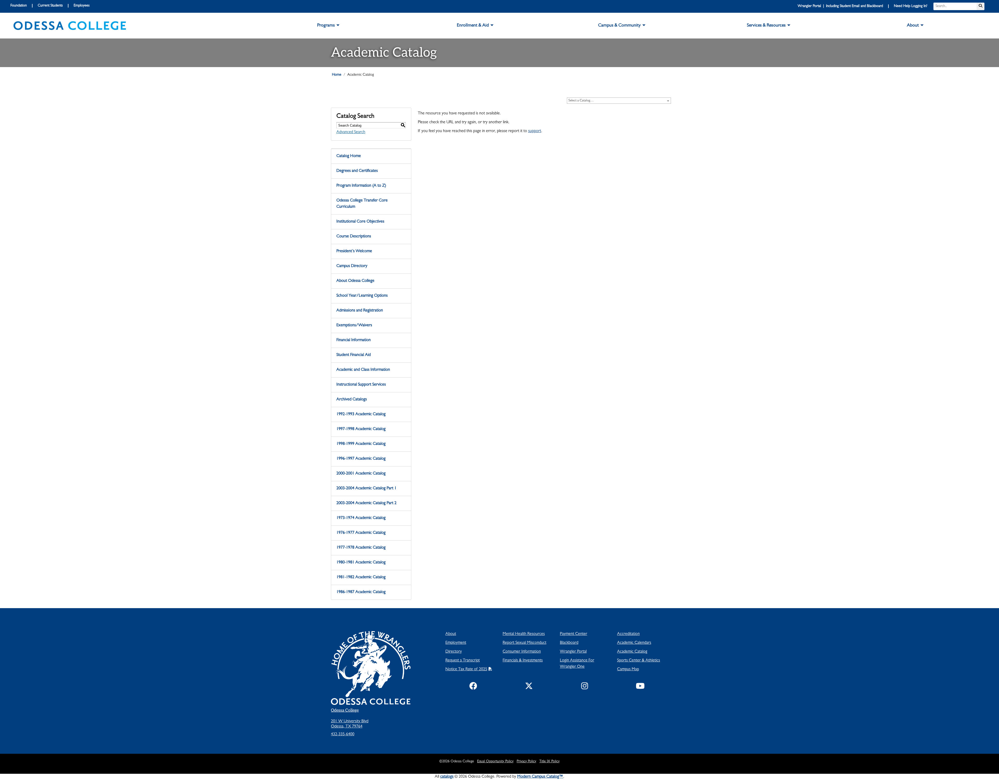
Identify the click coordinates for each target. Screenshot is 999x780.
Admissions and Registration (359, 311)
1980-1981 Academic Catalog (361, 563)
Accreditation (628, 634)
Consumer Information (522, 652)
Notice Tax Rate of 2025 (466, 669)
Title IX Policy (549, 761)
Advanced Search (350, 132)
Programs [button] (326, 25)
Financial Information (353, 340)
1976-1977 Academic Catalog (361, 533)
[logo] (70, 26)
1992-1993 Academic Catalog (361, 414)
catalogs (446, 777)
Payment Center (573, 634)
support (534, 131)
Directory (453, 652)
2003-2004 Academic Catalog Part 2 (366, 503)
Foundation (18, 6)
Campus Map (628, 669)
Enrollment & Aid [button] (473, 25)
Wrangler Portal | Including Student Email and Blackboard (840, 6)
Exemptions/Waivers (354, 325)
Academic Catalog (632, 652)
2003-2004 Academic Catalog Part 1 (366, 488)
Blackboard (569, 643)
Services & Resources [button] (766, 25)
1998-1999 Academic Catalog (361, 444)
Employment (455, 643)
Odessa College (345, 710)
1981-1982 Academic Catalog (361, 577)
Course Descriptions (353, 237)
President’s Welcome (354, 251)
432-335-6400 (342, 734)
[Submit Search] (980, 6)
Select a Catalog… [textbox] (581, 100)
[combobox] (619, 101)
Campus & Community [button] (619, 25)
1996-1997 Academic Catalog (361, 459)
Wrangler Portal (573, 652)
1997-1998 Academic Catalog (361, 429)
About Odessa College (355, 281)
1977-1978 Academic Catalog (361, 548)
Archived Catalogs (351, 400)
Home (336, 75)
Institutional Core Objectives (360, 222)
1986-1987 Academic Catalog (361, 592)
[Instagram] (584, 687)
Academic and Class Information (363, 370)
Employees (81, 6)
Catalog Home (348, 156)
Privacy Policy (526, 761)
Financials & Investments (523, 661)
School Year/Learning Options (362, 296)
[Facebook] (473, 687)
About (450, 634)
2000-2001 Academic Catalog (361, 474)
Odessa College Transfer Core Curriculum (362, 204)
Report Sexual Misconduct (524, 643)
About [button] (913, 25)
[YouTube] (640, 687)
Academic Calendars (634, 643)
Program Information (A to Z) (361, 186)
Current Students (50, 6)
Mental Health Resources (524, 634)
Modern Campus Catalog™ (540, 777)
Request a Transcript (462, 661)
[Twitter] (529, 687)
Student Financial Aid (353, 355)
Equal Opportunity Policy (495, 761)
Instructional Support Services (361, 385)
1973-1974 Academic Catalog (361, 518)
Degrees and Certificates (357, 171)
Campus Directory (351, 266)
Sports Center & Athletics (638, 661)
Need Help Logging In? (910, 6)
